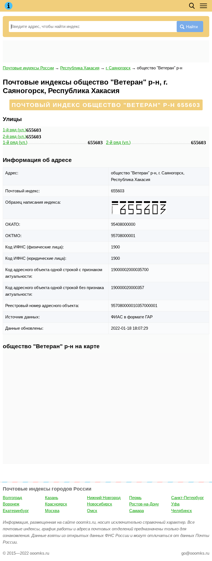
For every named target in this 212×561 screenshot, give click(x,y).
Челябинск (181, 510)
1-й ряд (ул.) (14, 129)
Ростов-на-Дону (144, 504)
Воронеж (11, 504)
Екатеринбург (16, 510)
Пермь (135, 497)
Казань (51, 497)
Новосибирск (99, 504)
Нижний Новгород (104, 497)
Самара (136, 510)
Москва (52, 510)
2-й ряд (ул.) (14, 136)
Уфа (175, 504)
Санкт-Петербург (187, 497)
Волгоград (12, 497)
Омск (92, 510)
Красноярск (56, 504)
